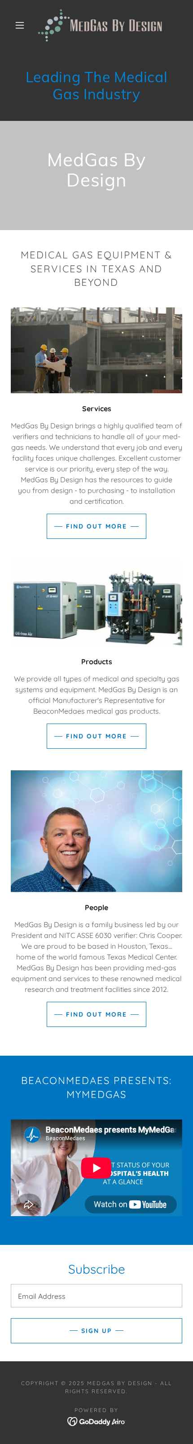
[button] (20, 25)
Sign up (96, 1331)
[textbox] (96, 1295)
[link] (97, 25)
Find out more (96, 526)
